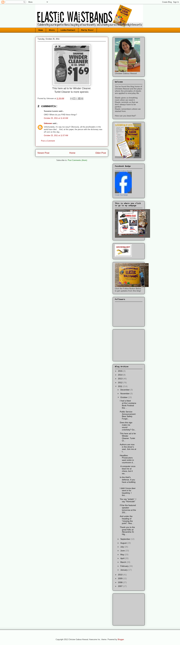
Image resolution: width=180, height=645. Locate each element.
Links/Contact (68, 30)
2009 (120, 578)
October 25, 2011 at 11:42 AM (56, 118)
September (125, 539)
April (122, 558)
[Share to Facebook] (79, 98)
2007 (120, 586)
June (122, 550)
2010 (120, 575)
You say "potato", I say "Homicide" (128, 500)
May (122, 554)
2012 (120, 382)
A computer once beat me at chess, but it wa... (127, 469)
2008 (120, 582)
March (123, 562)
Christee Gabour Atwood (123, 171)
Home (40, 30)
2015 (120, 371)
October (124, 397)
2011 (120, 386)
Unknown (48, 123)
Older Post (100, 153)
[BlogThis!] (74, 98)
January (124, 570)
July (122, 547)
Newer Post (43, 153)
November (125, 393)
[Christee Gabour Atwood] (123, 192)
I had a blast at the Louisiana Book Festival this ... (128, 404)
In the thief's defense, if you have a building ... (127, 480)
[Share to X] (76, 98)
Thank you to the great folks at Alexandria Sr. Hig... (127, 530)
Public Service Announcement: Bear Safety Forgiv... (128, 415)
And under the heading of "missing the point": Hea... (126, 519)
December (125, 390)
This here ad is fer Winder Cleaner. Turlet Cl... (128, 437)
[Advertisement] (129, 344)
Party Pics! (87, 30)
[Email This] (71, 98)
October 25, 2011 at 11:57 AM (56, 135)
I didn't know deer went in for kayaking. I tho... (128, 491)
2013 (120, 378)
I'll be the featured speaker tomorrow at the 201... (128, 508)
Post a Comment (48, 141)
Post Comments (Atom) (77, 160)
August (123, 543)
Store (52, 30)
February (124, 566)
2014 (120, 375)
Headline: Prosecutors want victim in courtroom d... (127, 459)
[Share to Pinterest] (82, 98)
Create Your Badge (121, 195)
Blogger (121, 639)
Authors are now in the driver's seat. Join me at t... (128, 448)
